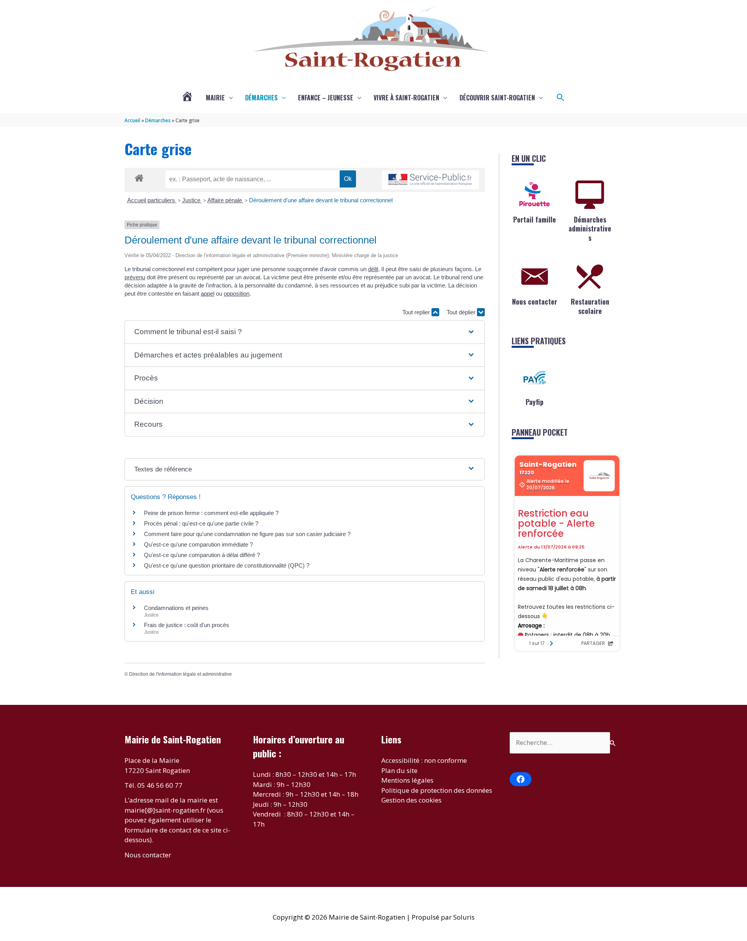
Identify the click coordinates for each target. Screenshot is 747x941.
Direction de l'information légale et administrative (180, 674)
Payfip (535, 402)
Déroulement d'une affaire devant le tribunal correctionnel (321, 200)
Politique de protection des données (436, 790)
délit (373, 269)
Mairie (215, 97)
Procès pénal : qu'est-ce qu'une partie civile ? (201, 523)
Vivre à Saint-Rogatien (406, 97)
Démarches (261, 97)
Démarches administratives (589, 228)
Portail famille (534, 219)
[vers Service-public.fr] (430, 179)
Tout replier (416, 312)
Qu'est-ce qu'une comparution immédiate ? (198, 544)
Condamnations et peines (176, 608)
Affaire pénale (225, 200)
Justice (192, 200)
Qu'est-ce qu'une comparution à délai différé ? (202, 555)
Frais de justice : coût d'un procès (186, 625)
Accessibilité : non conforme (424, 760)
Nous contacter (534, 301)
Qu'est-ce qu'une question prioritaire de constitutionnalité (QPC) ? (226, 565)
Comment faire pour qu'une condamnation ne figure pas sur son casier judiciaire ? (247, 534)
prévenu (134, 277)
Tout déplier (462, 312)
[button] (561, 98)
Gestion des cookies (411, 800)
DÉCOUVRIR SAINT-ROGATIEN (497, 97)
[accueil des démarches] (139, 176)
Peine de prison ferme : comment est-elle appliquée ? (211, 513)
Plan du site (399, 770)
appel (207, 293)
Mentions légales (407, 780)
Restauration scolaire (590, 305)
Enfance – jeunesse (325, 97)
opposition (236, 293)
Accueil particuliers (152, 200)
